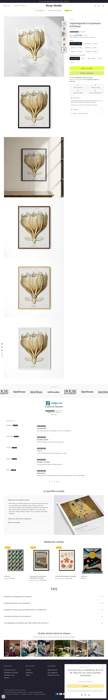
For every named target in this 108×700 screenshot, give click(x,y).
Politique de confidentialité (12, 694)
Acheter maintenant (86, 73)
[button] (95, 6)
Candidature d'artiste (11, 672)
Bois (100, 58)
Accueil (72, 19)
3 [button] (54, 481)
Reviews (6, 677)
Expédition (29, 672)
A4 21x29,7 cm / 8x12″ (90, 43)
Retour (28, 675)
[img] (41, 426)
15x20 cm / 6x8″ (76, 43)
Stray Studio (73, 28)
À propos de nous (10, 670)
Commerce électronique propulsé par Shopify (15, 692)
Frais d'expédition (74, 37)
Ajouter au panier (87, 68)
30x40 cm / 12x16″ (76, 47)
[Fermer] (104, 666)
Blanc (72, 62)
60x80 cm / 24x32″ (77, 51)
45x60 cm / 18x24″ (91, 47)
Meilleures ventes (53, 675)
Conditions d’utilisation (27, 694)
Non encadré (75, 58)
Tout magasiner (53, 672)
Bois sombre (91, 58)
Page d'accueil (52, 670)
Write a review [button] (54, 414)
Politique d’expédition (39, 694)
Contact (28, 670)
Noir (83, 58)
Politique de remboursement (36, 692)
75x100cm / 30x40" (92, 51)
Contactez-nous (9, 675)
